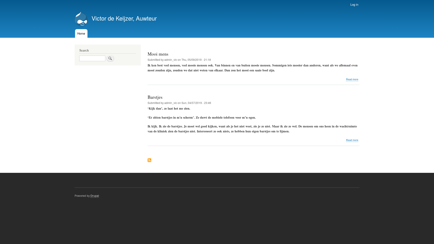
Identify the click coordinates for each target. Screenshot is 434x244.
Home (81, 33)
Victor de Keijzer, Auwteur (124, 18)
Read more (352, 79)
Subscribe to (149, 160)
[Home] (81, 19)
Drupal (94, 195)
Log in (354, 4)
